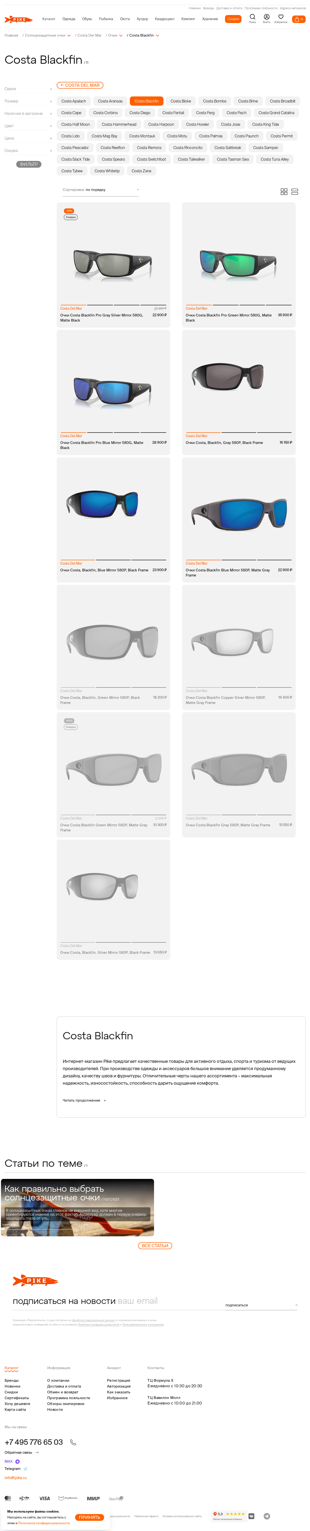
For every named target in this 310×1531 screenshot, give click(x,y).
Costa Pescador (75, 147)
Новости (55, 1409)
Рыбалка (106, 19)
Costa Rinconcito (187, 147)
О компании (58, 1380)
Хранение (210, 19)
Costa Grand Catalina (276, 112)
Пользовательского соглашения (143, 1324)
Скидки (233, 19)
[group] (77, 1207)
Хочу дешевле (18, 1404)
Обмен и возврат (62, 1392)
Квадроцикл (164, 19)
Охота (125, 19)
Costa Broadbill (282, 101)
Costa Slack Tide (76, 159)
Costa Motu (177, 136)
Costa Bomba (214, 101)
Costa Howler (197, 124)
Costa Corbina (105, 112)
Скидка (71, 217)
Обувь (87, 19)
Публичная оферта (146, 1516)
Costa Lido (71, 136)
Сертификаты (17, 1398)
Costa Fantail (173, 112)
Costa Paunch (247, 136)
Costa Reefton (113, 147)
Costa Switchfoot (151, 159)
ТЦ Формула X (160, 1380)
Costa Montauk (142, 136)
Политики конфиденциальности (98, 1324)
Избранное (117, 1398)
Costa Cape (71, 112)
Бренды (208, 8)
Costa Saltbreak (228, 147)
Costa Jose (230, 124)
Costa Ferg (205, 112)
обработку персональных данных (93, 1320)
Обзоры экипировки (65, 1404)
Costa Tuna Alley (275, 159)
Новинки (195, 8)
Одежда (68, 19)
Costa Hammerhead (119, 124)
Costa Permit (282, 136)
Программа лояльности (261, 8)
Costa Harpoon (161, 124)
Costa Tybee (72, 171)
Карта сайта (15, 1409)
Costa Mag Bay (104, 136)
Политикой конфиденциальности (44, 1523)
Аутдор (142, 19)
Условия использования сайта (182, 1516)
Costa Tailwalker (191, 159)
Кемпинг (188, 19)
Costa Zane (141, 171)
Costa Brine (248, 101)
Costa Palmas (211, 136)
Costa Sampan (265, 147)
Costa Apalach (74, 101)
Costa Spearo (113, 159)
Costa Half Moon (76, 124)
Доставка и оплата (229, 8)
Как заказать (119, 1392)
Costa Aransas (110, 101)
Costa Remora (149, 147)
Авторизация (119, 1386)
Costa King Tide (265, 124)
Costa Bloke (181, 101)
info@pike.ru (16, 1478)
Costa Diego (140, 112)
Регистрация (118, 1380)
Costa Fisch (237, 112)
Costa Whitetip (107, 171)
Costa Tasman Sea (233, 159)
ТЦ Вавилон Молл (163, 1398)
